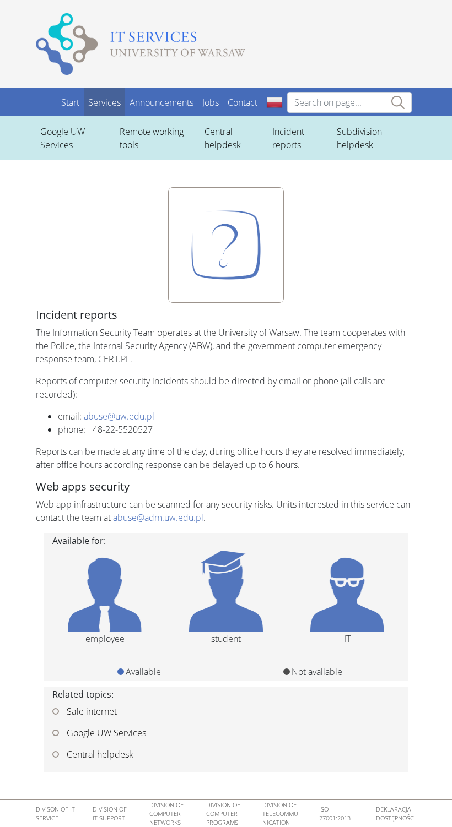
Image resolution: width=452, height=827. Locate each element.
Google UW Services (105, 733)
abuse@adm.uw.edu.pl (158, 518)
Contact (242, 102)
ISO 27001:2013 (335, 814)
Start (70, 102)
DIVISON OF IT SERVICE (55, 814)
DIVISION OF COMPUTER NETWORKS (166, 813)
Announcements (161, 102)
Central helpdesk (98, 754)
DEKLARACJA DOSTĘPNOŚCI (396, 814)
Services (104, 102)
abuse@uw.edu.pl (119, 416)
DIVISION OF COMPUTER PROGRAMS (223, 813)
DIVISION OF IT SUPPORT (110, 814)
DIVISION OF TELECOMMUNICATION (280, 813)
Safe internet (90, 711)
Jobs (210, 102)
